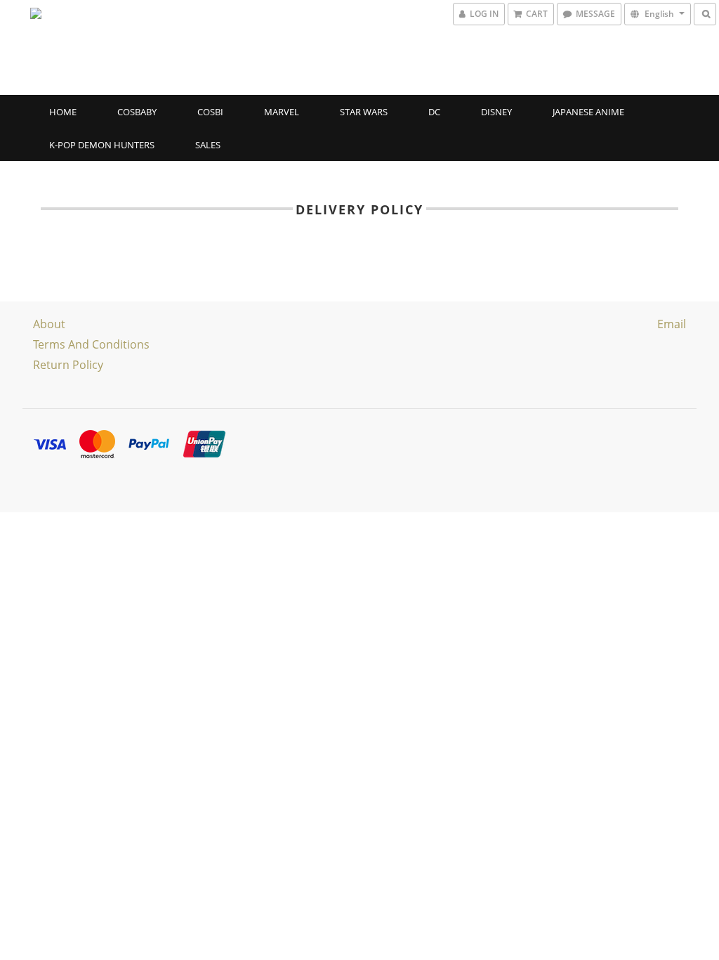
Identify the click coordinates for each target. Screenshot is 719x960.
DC (434, 111)
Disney (496, 111)
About (49, 324)
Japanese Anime (588, 111)
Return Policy (68, 364)
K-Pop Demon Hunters (101, 144)
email (671, 324)
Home (63, 111)
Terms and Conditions (91, 344)
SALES (207, 144)
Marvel (281, 111)
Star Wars (364, 111)
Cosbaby (137, 111)
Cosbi (210, 111)
